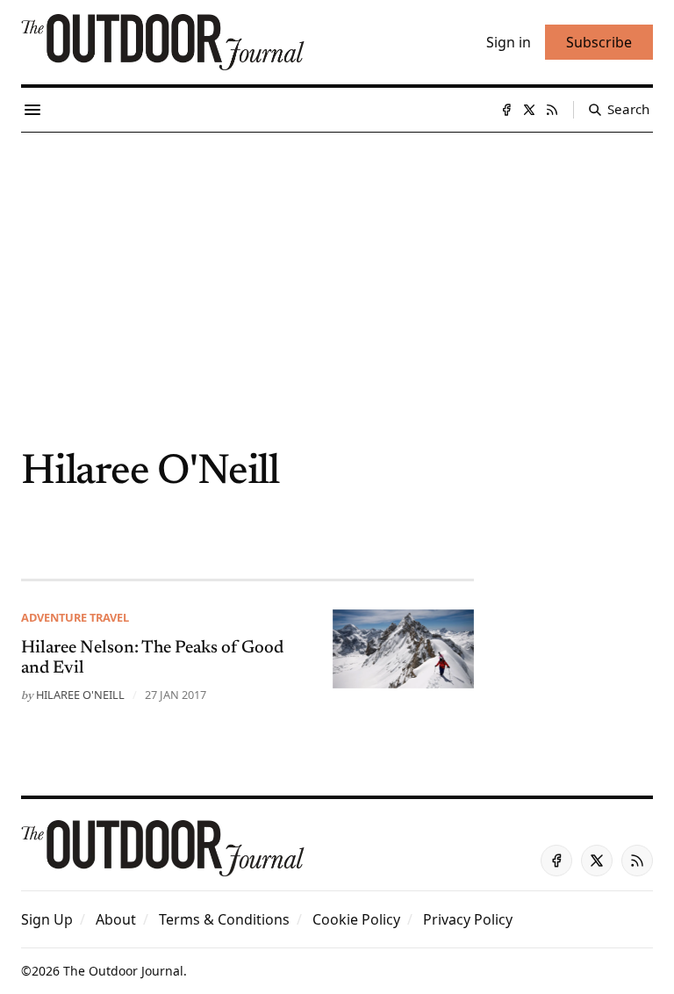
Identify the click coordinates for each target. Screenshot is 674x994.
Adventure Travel (75, 617)
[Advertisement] (337, 264)
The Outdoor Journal (123, 970)
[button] (47, 919)
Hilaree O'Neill (80, 694)
